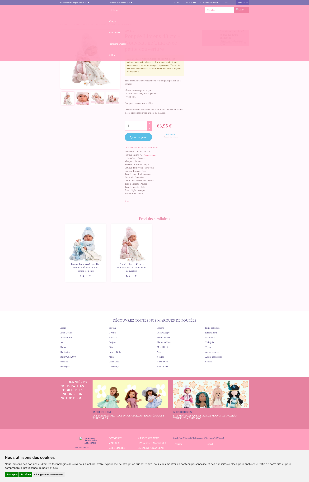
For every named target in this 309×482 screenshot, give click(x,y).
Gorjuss (112, 342)
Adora (63, 328)
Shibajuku (209, 342)
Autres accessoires (213, 357)
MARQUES (114, 443)
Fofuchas (113, 337)
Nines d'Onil (162, 361)
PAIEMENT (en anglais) (151, 448)
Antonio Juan (66, 337)
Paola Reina (162, 366)
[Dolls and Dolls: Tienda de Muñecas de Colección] (82, 10)
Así (61, 342)
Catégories (113, 10)
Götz (111, 347)
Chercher (230, 10)
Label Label (114, 361)
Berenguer (65, 366)
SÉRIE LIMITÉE (117, 448)
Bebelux (64, 361)
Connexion (241, 2)
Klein (111, 357)
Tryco (208, 347)
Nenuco (160, 357)
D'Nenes (112, 333)
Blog (227, 2)
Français (74, 3)
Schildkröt (210, 337)
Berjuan (112, 328)
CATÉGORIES (115, 438)
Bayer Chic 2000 (68, 357)
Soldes (112, 55)
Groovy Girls (115, 352)
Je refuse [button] (26, 474)
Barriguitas (65, 352)
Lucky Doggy (163, 333)
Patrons (208, 361)
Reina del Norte (212, 328)
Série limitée (114, 32)
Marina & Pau (163, 337)
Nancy (160, 352)
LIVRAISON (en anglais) (152, 443)
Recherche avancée (117, 44)
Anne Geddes (66, 333)
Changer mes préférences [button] (48, 474)
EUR (120, 3)
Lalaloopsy (114, 366)
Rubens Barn (211, 333)
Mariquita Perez (164, 342)
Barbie (63, 347)
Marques (112, 21)
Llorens (160, 328)
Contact (176, 2)
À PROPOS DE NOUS (148, 438)
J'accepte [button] (11, 474)
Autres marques (212, 352)
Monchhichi (162, 347)
